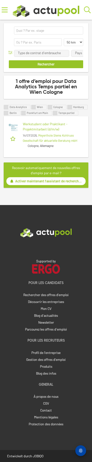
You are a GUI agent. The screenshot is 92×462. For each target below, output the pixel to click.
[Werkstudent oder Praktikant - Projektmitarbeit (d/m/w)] (13, 127)
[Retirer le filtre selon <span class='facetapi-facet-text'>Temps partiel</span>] (55, 113)
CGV (46, 403)
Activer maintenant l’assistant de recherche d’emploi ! (50, 181)
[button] (11, 52)
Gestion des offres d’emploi (46, 359)
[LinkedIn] (46, 247)
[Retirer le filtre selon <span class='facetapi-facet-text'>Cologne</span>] (50, 107)
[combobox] (48, 30)
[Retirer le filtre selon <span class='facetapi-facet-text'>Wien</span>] (33, 107)
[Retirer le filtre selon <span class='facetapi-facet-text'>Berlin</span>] (6, 113)
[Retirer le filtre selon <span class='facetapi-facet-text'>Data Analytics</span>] (6, 107)
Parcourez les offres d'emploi (46, 329)
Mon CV (46, 308)
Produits (46, 366)
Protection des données (46, 424)
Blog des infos (46, 373)
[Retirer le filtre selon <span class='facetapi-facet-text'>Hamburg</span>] (69, 107)
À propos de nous (46, 396)
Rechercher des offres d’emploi (46, 295)
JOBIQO (38, 456)
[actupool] (46, 10)
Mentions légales (46, 417)
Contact (46, 410)
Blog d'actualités (46, 315)
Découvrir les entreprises (46, 302)
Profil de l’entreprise (46, 352)
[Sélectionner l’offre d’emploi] (13, 138)
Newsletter (46, 322)
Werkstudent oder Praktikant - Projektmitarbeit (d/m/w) (45, 126)
